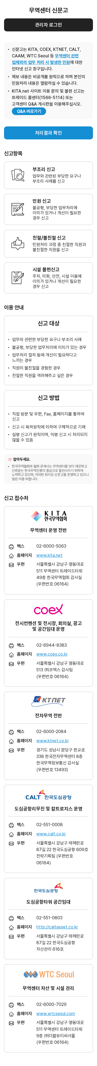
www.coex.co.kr (52, 654)
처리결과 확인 (48, 133)
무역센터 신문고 (48, 10)
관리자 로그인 (48, 25)
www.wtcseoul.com (55, 1013)
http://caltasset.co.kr (57, 927)
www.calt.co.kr (51, 833)
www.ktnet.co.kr (52, 740)
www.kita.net (49, 555)
